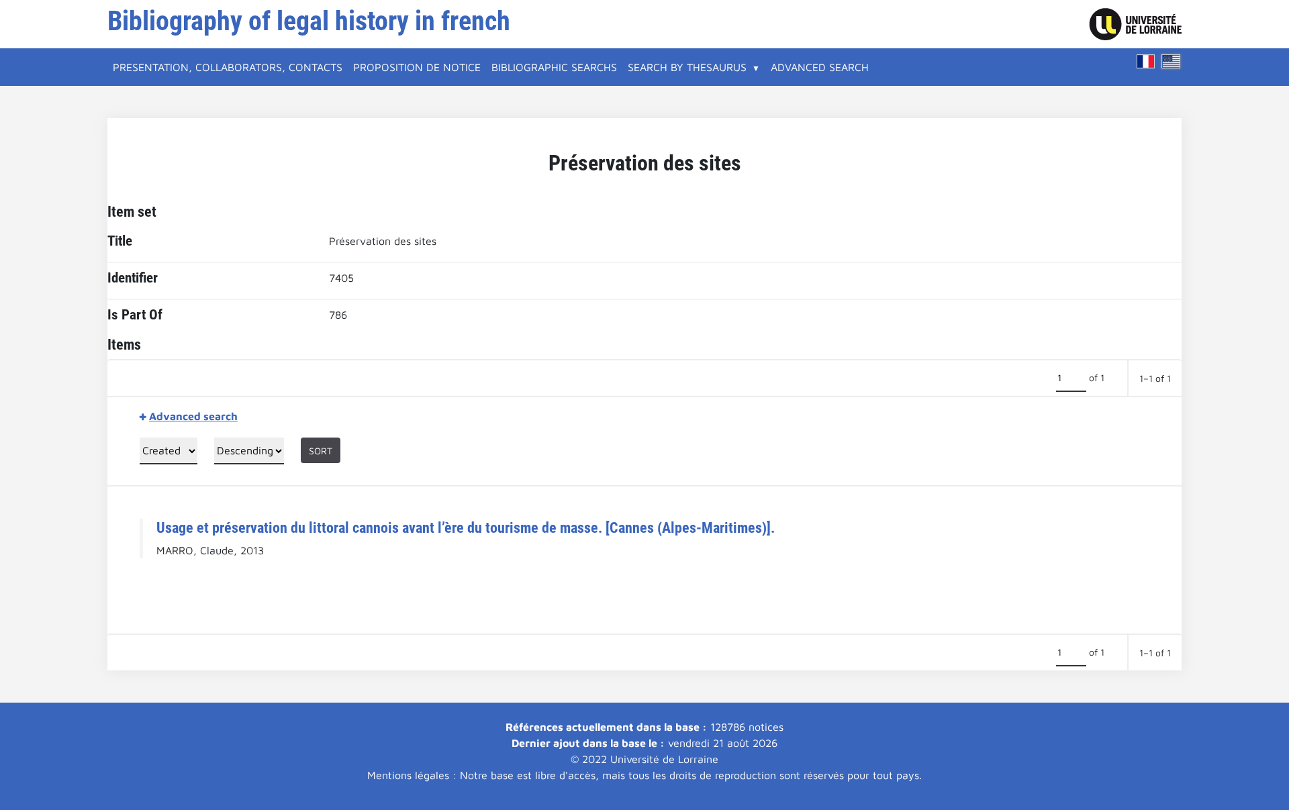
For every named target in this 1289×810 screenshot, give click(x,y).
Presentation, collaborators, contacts (227, 67)
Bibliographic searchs (554, 67)
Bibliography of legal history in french (308, 21)
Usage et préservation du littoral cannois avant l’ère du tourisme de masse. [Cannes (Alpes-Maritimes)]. (465, 527)
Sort (320, 450)
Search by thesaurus (687, 67)
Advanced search (820, 67)
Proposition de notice (417, 67)
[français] (1146, 61)
